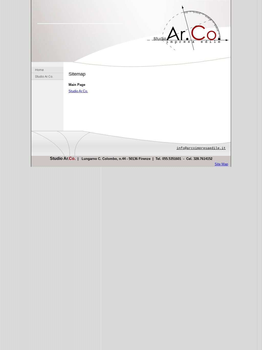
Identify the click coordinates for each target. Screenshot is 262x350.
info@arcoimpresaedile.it (201, 148)
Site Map (221, 164)
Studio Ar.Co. (78, 91)
